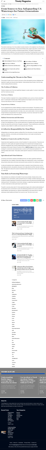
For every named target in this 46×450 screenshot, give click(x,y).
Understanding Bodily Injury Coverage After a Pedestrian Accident (24, 223)
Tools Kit (14, 362)
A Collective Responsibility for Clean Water (33, 66)
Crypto (13, 302)
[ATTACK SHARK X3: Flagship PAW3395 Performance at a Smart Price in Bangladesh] (14, 256)
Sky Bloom (11, 436)
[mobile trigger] (2, 1)
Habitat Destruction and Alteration (12, 65)
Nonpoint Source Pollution (32, 63)
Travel (13, 364)
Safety (13, 346)
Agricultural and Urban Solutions (33, 68)
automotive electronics (16, 284)
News (13, 336)
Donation (14, 304)
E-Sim (13, 306)
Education (14, 308)
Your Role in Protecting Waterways (12, 72)
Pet (12, 340)
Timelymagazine (15, 444)
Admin (3, 17)
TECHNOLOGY (15, 358)
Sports (13, 352)
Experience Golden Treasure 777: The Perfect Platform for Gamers (23, 211)
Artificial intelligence (16, 282)
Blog (13, 288)
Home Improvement (16, 328)
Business (14, 290)
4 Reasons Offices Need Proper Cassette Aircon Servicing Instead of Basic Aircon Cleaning (25, 268)
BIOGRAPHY (14, 286)
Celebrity (14, 296)
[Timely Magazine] (23, 1)
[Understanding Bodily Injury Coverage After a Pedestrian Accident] (14, 223)
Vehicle (13, 366)
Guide (13, 324)
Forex (13, 320)
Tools (13, 360)
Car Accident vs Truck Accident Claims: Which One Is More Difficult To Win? (28, 380)
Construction (14, 300)
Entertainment (15, 310)
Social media (14, 350)
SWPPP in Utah (29, 147)
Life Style (3, 6)
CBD (13, 292)
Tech (13, 356)
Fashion (13, 312)
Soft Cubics (34, 444)
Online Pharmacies (15, 338)
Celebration (14, 294)
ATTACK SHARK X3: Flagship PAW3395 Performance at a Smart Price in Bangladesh (24, 256)
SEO (13, 348)
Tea (12, 354)
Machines (14, 334)
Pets (13, 342)
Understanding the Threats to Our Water (13, 61)
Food (13, 318)
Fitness (13, 316)
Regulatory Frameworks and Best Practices (11, 69)
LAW (13, 330)
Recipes (13, 344)
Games (15, 215)
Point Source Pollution (10, 63)
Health (13, 326)
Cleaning (13, 298)
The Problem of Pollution (31, 61)
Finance (13, 314)
